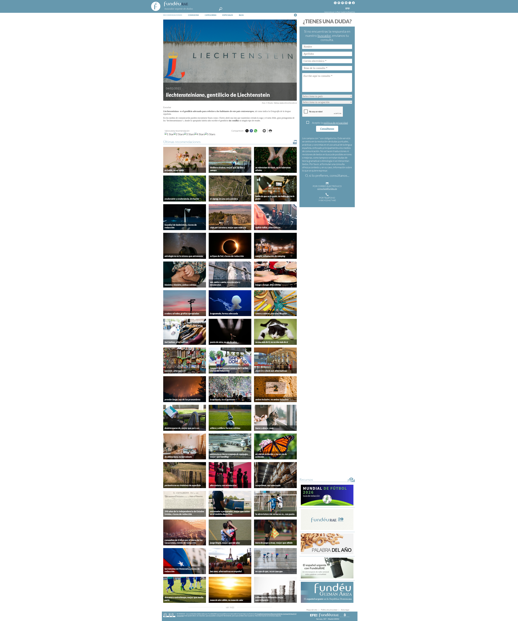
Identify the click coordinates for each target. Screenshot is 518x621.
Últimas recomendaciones (182, 142)
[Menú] (295, 14)
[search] (220, 9)
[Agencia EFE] (347, 8)
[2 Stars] (179, 134)
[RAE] (353, 8)
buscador (324, 35)
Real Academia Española (346, 12)
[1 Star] (169, 134)
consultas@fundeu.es (327, 188)
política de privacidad (335, 122)
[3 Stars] (189, 134)
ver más (230, 607)
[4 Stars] (200, 134)
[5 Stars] (210, 134)
